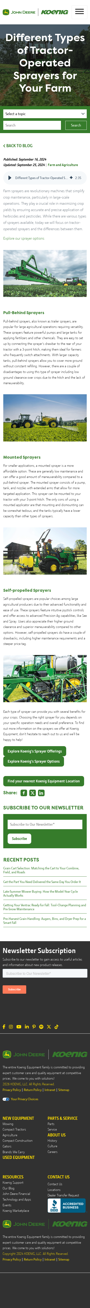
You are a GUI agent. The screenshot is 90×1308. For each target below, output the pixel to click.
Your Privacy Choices (24, 1099)
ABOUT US (57, 1135)
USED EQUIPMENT (19, 1157)
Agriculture (10, 1135)
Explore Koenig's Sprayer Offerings (35, 751)
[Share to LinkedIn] (41, 793)
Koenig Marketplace (16, 1211)
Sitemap (63, 1090)
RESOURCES (13, 1177)
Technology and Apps (17, 1199)
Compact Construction (18, 1141)
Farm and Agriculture (63, 165)
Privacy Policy (12, 1090)
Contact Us (55, 1184)
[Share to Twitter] (32, 793)
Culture (52, 1146)
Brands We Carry (14, 1152)
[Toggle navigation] (79, 12)
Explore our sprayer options (23, 238)
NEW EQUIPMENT (18, 1118)
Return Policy (33, 1090)
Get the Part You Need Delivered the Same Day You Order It (42, 882)
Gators (7, 1146)
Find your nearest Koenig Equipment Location (44, 781)
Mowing (8, 1124)
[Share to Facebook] (24, 793)
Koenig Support (13, 1183)
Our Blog (8, 1188)
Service (52, 1129)
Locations (54, 1190)
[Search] (76, 125)
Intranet (50, 1090)
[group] (45, 178)
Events (7, 1205)
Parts (51, 1124)
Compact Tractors (14, 1129)
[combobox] (32, 125)
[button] (9, 178)
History (52, 1141)
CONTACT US (58, 1177)
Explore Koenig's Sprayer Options (34, 761)
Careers (52, 1152)
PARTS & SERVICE (63, 1118)
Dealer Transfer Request (63, 1195)
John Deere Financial (16, 1194)
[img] (71, 178)
